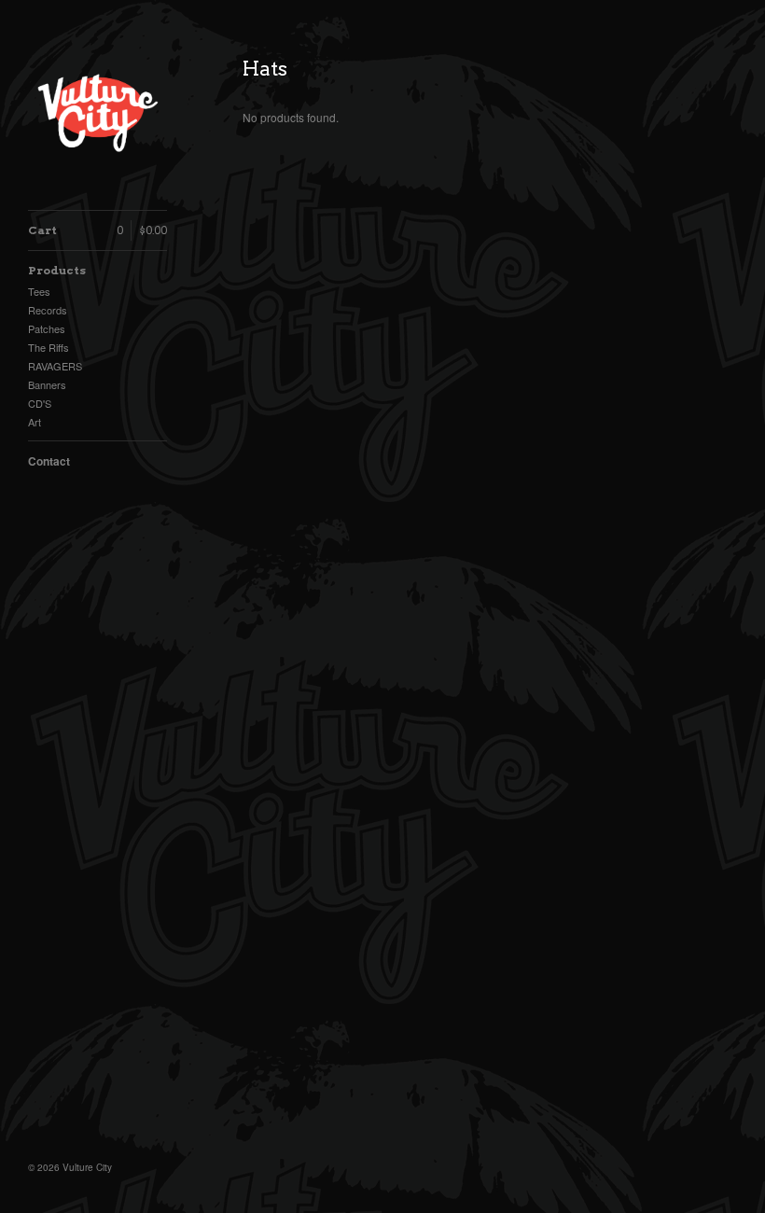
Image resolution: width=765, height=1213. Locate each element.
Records (47, 309)
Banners (47, 384)
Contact (49, 461)
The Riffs (48, 347)
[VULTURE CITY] (98, 115)
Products (57, 270)
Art (34, 421)
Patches (46, 328)
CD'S (39, 403)
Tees (39, 291)
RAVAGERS (55, 365)
